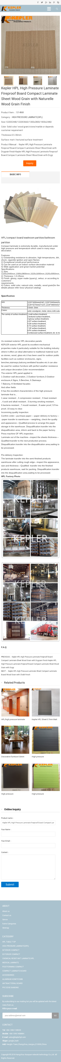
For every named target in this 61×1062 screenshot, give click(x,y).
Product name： (7, 818)
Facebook (38, 2)
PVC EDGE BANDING (10, 987)
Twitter (42, 2)
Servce (5, 920)
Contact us (6, 915)
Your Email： (6, 841)
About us (6, 911)
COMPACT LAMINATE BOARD (14, 971)
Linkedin (50, 2)
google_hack (13, 1041)
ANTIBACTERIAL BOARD (12, 983)
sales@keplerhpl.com (17, 1037)
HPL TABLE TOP (9, 942)
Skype (58, 2)
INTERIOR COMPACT (11, 950)
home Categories (9, 924)
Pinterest (54, 2)
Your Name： (6, 830)
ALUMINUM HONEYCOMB (12, 979)
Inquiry (29, 163)
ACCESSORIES (8, 975)
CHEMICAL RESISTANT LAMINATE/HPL (18, 958)
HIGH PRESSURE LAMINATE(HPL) (27, 117)
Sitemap (5, 928)
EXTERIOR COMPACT (11, 954)
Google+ (46, 2)
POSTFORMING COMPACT (13, 967)
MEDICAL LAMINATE (10, 963)
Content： (5, 852)
